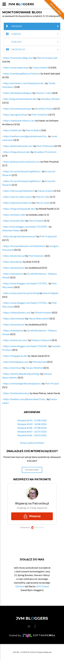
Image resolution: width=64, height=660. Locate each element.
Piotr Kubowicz (36, 255)
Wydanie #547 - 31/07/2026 (32, 431)
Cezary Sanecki (40, 67)
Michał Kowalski (43, 312)
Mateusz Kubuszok (41, 340)
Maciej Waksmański (38, 318)
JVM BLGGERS (21, 4)
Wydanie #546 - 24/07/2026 (32, 435)
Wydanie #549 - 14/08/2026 (32, 424)
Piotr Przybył (52, 383)
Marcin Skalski (36, 220)
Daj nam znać (32, 470)
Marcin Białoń (33, 130)
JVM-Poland (42, 586)
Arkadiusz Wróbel (50, 98)
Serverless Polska (44, 108)
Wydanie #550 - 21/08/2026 (32, 420)
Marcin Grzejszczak (47, 57)
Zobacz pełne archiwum (32, 442)
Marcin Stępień (50, 293)
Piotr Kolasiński (40, 114)
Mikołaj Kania (39, 361)
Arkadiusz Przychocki (45, 151)
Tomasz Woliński (34, 367)
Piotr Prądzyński (48, 236)
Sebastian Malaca (11, 230)
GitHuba (19, 586)
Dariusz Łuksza (45, 190)
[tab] (32, 26)
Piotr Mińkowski (45, 145)
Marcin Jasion (42, 202)
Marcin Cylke (43, 196)
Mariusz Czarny (44, 92)
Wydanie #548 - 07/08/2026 (32, 427)
